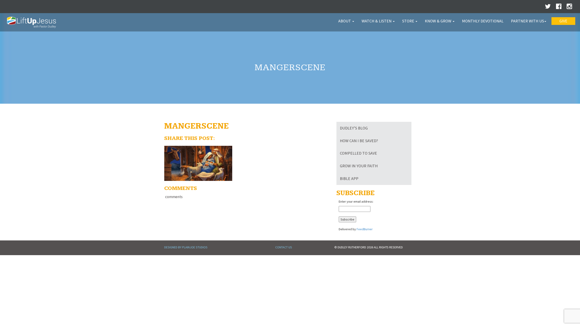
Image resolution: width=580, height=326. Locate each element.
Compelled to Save (358, 153)
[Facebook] (558, 7)
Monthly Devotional (482, 21)
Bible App (349, 178)
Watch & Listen (377, 21)
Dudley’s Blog (354, 128)
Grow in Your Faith (359, 165)
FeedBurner (365, 229)
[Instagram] (569, 7)
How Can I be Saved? (359, 140)
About (345, 21)
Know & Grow (438, 21)
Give (563, 21)
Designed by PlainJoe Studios (186, 247)
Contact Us (283, 247)
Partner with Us (527, 21)
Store (408, 21)
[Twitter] (548, 7)
